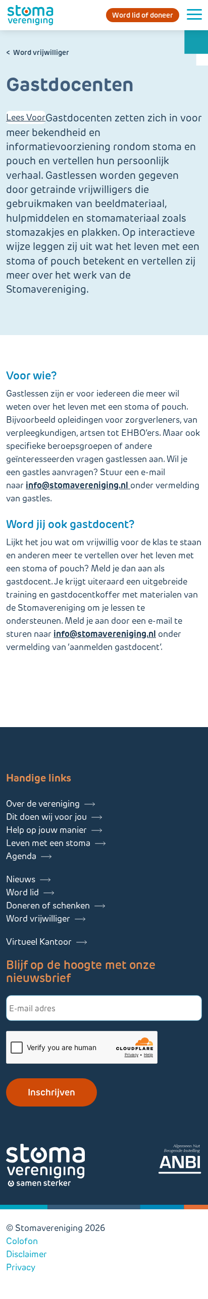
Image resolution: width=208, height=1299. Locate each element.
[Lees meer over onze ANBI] (180, 1161)
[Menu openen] (194, 15)
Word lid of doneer (142, 15)
